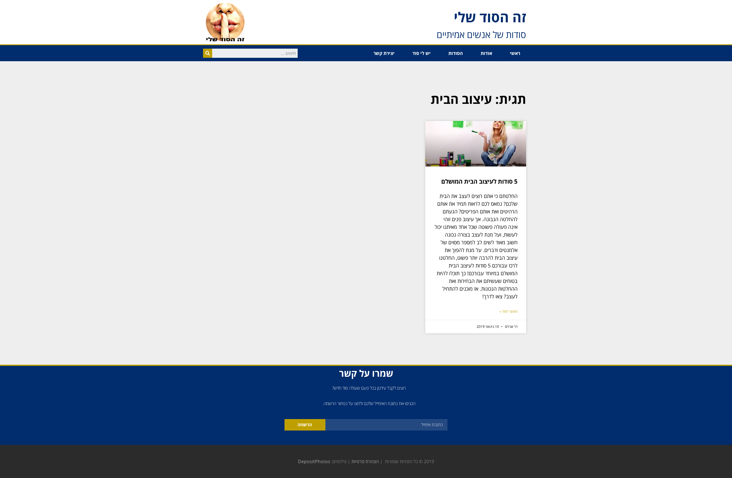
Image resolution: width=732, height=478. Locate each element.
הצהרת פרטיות (365, 461)
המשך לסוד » (509, 311)
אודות (486, 53)
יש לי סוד (421, 53)
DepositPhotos (314, 461)
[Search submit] (207, 53)
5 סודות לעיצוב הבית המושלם (479, 181)
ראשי (515, 53)
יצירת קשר (384, 53)
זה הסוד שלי (490, 17)
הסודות (455, 53)
